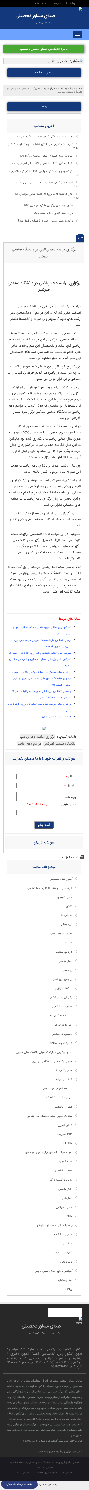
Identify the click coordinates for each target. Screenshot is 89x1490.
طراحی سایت (65, 1473)
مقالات (68, 1216)
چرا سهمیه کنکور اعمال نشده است (53, 213)
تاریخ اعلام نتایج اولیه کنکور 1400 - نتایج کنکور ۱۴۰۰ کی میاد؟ (43, 146)
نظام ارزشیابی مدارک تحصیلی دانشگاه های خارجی (44, 1052)
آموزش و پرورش (63, 1253)
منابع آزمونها (65, 1162)
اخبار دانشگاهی (63, 1171)
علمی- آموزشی (64, 1207)
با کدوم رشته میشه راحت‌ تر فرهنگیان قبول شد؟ (45, 221)
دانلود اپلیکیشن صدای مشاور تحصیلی (44, 49)
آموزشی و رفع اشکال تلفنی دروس (53, 1271)
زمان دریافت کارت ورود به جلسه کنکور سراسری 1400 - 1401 (45, 196)
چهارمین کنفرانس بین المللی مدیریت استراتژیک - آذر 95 (41, 691)
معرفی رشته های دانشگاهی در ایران (52, 1061)
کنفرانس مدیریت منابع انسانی (55, 697)
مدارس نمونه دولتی (61, 934)
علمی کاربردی (64, 897)
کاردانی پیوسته (63, 952)
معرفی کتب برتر (63, 1070)
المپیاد (68, 943)
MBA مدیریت (64, 1134)
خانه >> (78, 88)
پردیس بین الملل (62, 979)
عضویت (57, 3)
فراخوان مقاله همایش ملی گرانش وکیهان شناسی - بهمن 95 (40, 672)
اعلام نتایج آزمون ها (60, 1016)
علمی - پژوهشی (63, 1107)
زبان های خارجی (63, 1025)
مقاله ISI (67, 1143)
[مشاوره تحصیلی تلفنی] (80, 9)
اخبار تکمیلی (65, 1189)
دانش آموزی (65, 1125)
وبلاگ (68, 1289)
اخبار (80, 238)
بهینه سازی (49, 1473)
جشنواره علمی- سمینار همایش (54, 1225)
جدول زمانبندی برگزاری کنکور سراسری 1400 (48, 205)
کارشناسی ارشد (63, 1080)
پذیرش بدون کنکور (61, 997)
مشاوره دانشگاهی (62, 1007)
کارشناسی (67, 1244)
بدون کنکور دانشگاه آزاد (58, 1098)
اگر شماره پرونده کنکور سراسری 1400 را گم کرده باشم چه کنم (44, 173)
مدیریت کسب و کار (61, 1180)
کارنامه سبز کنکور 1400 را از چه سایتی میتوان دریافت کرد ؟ (46, 185)
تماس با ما (40, 3)
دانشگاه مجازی (63, 988)
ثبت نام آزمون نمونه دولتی (57, 1089)
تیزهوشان (66, 925)
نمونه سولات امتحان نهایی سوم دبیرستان (48, 1152)
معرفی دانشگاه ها (62, 1234)
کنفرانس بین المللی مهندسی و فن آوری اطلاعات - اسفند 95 (40, 653)
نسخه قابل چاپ (68, 858)
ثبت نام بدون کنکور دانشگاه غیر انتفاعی (49, 1116)
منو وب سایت (44, 72)
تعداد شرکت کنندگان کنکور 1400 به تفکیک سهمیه (44, 137)
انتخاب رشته (65, 915)
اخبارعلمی (67, 1198)
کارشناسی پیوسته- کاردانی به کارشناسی (49, 888)
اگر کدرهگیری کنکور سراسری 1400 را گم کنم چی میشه (42, 164)
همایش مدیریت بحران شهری (56, 717)
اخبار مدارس (65, 961)
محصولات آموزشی (62, 1034)
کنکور (69, 906)
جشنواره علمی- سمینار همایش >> (55, 88)
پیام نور (68, 970)
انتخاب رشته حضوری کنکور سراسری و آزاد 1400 (45, 156)
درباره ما (71, 3)
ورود (44, 106)
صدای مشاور (65, 1280)
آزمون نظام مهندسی (61, 879)
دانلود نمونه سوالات (61, 1043)
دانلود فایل (66, 1262)
